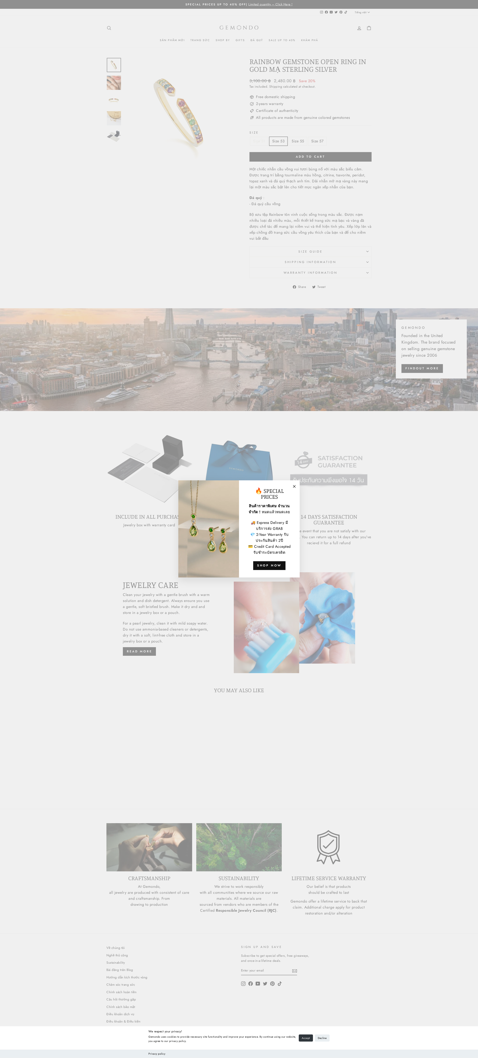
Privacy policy (156, 1054)
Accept (306, 1038)
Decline (322, 1038)
